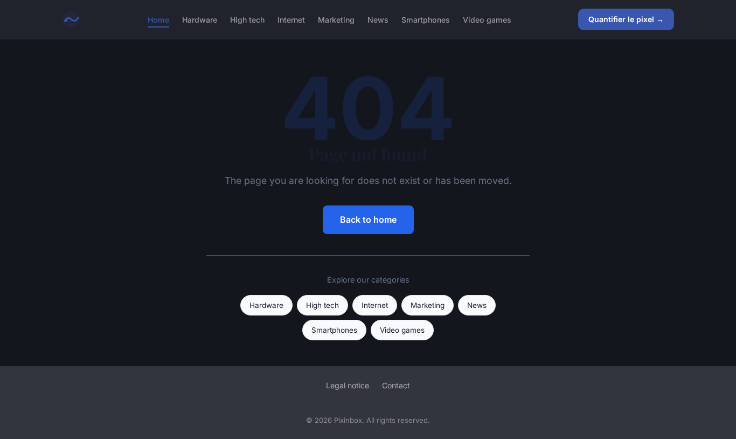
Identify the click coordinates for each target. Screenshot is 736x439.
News (377, 19)
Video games (487, 19)
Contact (396, 385)
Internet (291, 19)
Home (158, 19)
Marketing (336, 19)
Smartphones (425, 19)
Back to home (368, 219)
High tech (247, 19)
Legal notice (347, 385)
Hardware (199, 19)
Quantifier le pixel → (626, 19)
